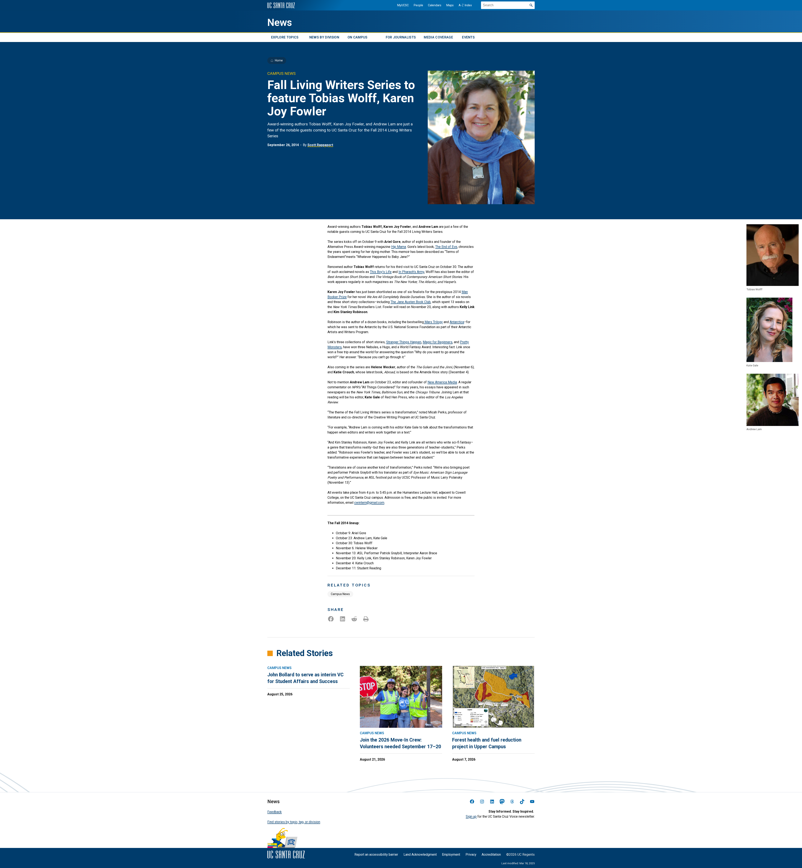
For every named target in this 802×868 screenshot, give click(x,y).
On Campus (358, 37)
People (418, 5)
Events (468, 37)
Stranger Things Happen (403, 342)
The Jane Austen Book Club (411, 302)
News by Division (324, 37)
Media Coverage (438, 37)
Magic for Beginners (437, 342)
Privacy (471, 855)
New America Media (442, 382)
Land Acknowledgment (420, 855)
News (279, 22)
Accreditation (491, 855)
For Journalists (401, 37)
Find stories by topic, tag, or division (293, 822)
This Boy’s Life (381, 272)
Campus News (340, 594)
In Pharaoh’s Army (411, 272)
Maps (450, 5)
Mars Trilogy (433, 322)
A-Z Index (465, 5)
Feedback (274, 812)
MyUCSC (403, 5)
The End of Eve (446, 247)
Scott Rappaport (320, 145)
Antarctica (457, 322)
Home (279, 60)
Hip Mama (398, 247)
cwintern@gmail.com (369, 503)
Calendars (434, 5)
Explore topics (284, 37)
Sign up (471, 816)
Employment (451, 855)
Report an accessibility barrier (376, 855)
